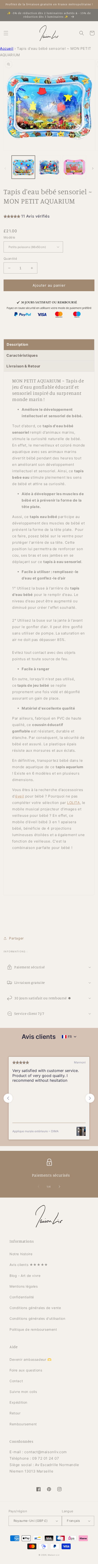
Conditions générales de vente (35, 1308)
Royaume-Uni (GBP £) (31, 1521)
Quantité (10, 258)
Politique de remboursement (33, 1329)
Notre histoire (21, 1254)
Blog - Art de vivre (25, 1276)
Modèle (9, 237)
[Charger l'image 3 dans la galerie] (74, 167)
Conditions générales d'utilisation (37, 1318)
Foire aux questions (26, 1370)
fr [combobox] (70, 1037)
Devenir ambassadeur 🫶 (31, 1359)
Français (73, 1521)
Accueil (6, 48)
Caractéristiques (22, 355)
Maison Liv (53, 1555)
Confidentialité (22, 1297)
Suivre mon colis (23, 1392)
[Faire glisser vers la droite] (93, 168)
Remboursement (23, 1424)
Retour (15, 1413)
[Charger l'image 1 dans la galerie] (23, 167)
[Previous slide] (8, 1098)
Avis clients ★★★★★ (29, 1265)
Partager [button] (16, 938)
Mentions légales (24, 1286)
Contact (16, 1381)
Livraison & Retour (23, 366)
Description (17, 344)
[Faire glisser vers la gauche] (5, 168)
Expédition (18, 1402)
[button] (6, 33)
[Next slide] (89, 1098)
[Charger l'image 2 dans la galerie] (49, 167)
